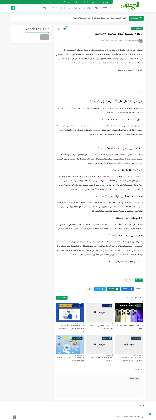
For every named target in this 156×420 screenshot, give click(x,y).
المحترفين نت (117, 417)
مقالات (104, 8)
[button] (127, 289)
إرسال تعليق (134, 378)
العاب (51, 8)
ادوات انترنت (137, 28)
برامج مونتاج (60, 8)
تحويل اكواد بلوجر (103, 2)
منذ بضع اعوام (137, 323)
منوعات (45, 8)
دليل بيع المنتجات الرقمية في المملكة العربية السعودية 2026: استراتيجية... (97, 20)
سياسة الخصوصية (64, 2)
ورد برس (82, 8)
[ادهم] (14, 417)
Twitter (106, 177)
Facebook (123, 155)
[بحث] (13, 8)
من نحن (51, 2)
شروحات (96, 8)
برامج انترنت (72, 8)
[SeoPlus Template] (141, 416)
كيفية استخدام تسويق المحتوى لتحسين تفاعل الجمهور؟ (130, 359)
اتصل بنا (76, 2)
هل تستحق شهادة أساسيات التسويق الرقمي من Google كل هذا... (71, 329)
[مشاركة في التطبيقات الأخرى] (90, 289)
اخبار (110, 8)
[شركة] (44, 37)
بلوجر (89, 8)
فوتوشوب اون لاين (89, 2)
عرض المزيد (62, 298)
